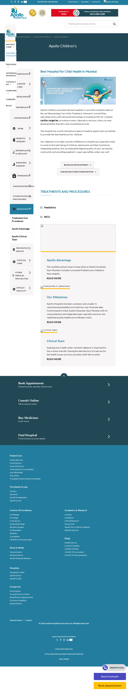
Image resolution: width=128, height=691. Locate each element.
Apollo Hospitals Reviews (20, 558)
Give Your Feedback (18, 600)
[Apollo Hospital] (18, 13)
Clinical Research (72, 521)
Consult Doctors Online (20, 594)
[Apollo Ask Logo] (111, 1)
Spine (20, 128)
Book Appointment (109, 685)
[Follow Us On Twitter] (11, 1)
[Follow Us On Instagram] (18, 1)
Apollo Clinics (15, 575)
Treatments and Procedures (19, 219)
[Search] (114, 24)
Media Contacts (16, 555)
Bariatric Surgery (21, 164)
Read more (54, 278)
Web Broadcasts (71, 530)
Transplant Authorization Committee (25, 479)
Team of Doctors (17, 466)
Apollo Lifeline (16, 603)
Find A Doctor (16, 463)
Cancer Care (21, 85)
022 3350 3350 (42, 2)
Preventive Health (22, 249)
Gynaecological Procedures (22, 197)
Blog (9, 105)
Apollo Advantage (21, 228)
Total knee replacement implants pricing (64, 654)
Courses (68, 514)
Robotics (13, 533)
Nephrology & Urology (23, 152)
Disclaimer (85, 2)
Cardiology (23, 74)
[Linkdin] (67, 640)
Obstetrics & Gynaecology (20, 539)
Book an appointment (76, 165)
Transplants (23, 107)
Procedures (13, 64)
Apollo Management (18, 497)
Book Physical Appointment (21, 597)
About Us (14, 494)
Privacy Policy (73, 2)
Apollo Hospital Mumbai (20, 37)
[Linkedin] (22, 1)
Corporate (12, 90)
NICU (47, 216)
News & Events (16, 552)
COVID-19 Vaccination (74, 552)
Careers (10, 99)
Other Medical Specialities (21, 275)
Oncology (14, 518)
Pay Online (14, 475)
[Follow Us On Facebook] (15, 1)
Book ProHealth (110, 676)
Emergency (64, 13)
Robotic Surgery (21, 140)
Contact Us (96, 2)
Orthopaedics (22, 118)
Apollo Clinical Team (19, 238)
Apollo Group (15, 500)
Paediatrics (23, 209)
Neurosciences (21, 97)
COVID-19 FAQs (72, 549)
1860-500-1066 (53, 2)
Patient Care (10, 45)
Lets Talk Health (16, 472)
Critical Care (21, 262)
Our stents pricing (64, 649)
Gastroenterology (23, 186)
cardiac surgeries (49, 120)
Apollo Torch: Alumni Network (77, 527)
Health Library (70, 543)
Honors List (69, 524)
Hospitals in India (17, 572)
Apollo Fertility (21, 289)
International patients (14, 74)
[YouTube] (25, 1)
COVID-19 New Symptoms (76, 555)
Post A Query (15, 591)
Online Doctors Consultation (77, 172)
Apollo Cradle (15, 578)
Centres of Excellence (12, 54)
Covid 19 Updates (72, 546)
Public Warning (16, 460)
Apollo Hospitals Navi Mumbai (97, 13)
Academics (69, 518)
